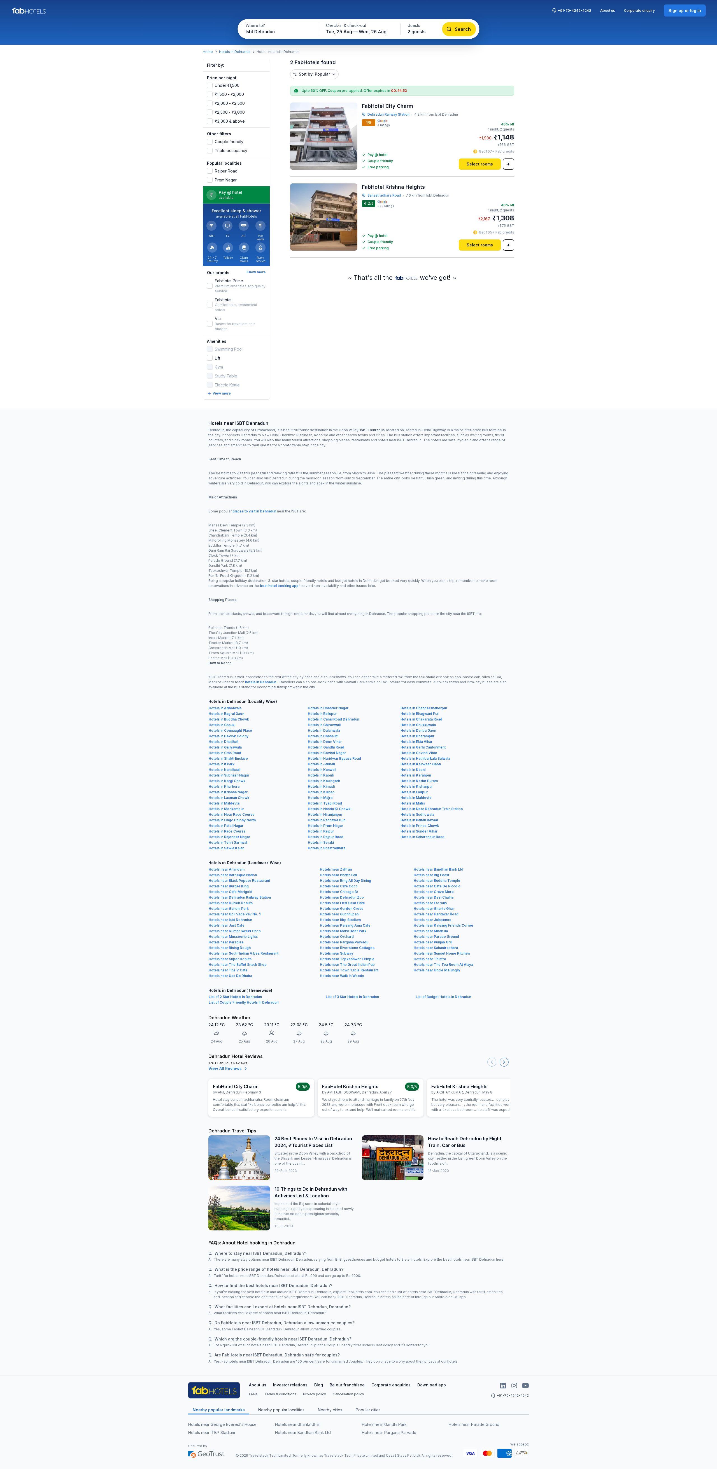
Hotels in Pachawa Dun (326, 820)
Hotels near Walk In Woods (342, 976)
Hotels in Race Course (227, 831)
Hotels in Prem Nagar (325, 826)
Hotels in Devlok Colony (228, 736)
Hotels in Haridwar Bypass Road (334, 758)
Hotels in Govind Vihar (419, 753)
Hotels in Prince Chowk (420, 826)
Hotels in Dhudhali (223, 742)
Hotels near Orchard (337, 936)
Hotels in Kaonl (413, 770)
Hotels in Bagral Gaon (226, 714)
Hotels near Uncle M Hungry (437, 970)
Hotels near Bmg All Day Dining (345, 880)
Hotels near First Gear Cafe (342, 903)
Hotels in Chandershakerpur (424, 708)
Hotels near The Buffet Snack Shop (238, 964)
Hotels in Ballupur (322, 714)
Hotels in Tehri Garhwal (228, 842)
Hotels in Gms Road (225, 753)
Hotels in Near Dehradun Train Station (432, 809)
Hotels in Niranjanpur (325, 814)
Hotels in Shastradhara (326, 848)
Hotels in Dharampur (417, 736)
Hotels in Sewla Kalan (226, 848)
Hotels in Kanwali (322, 770)
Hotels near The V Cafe (228, 970)
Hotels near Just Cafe (227, 925)
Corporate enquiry (639, 10)
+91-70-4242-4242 (574, 10)
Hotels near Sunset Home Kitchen (442, 953)
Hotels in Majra (320, 798)
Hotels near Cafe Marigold (230, 892)
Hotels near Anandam (227, 869)
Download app (431, 1384)
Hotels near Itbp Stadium (340, 920)
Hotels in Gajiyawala (225, 747)
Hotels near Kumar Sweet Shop (235, 931)
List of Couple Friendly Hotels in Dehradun (243, 1002)
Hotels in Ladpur (414, 792)
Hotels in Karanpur (416, 775)
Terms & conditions (280, 1394)
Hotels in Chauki (222, 725)
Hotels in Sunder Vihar (419, 831)
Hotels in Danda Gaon (418, 730)
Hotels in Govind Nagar (327, 753)
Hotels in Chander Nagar (328, 708)
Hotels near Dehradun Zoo (342, 897)
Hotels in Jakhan (321, 764)
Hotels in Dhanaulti (323, 736)
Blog (318, 1384)
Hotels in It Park (221, 764)
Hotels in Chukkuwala (418, 725)
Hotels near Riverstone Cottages (347, 948)
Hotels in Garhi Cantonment (423, 747)
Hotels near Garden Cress (341, 908)
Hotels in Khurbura (224, 786)
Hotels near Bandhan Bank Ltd (438, 869)
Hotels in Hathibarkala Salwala (425, 758)
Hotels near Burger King (229, 886)
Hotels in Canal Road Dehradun (333, 719)
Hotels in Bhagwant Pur (420, 714)
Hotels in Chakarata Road (421, 719)
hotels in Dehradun (260, 682)
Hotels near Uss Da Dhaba (230, 976)
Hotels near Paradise (226, 942)
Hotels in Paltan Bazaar (419, 820)
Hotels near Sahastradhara (436, 948)
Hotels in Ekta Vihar (416, 742)
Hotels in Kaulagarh (324, 781)
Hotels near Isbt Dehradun (230, 920)
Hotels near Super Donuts (230, 959)
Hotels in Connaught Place (230, 730)
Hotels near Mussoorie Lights (233, 936)
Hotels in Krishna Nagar (228, 792)
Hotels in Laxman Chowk (229, 798)
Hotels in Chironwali (324, 725)
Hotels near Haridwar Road (436, 914)
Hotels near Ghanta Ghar (434, 908)
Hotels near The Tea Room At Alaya (443, 964)
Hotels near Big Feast (431, 875)
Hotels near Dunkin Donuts (231, 903)
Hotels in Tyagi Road (325, 803)
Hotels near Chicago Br (339, 892)
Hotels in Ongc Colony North (232, 820)
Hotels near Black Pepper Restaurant (239, 880)
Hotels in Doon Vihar (325, 742)
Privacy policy (314, 1394)
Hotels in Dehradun (234, 52)
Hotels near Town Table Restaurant (349, 970)
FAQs (253, 1394)
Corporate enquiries (391, 1384)
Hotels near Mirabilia (431, 931)
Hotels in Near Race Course (232, 814)
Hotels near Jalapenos (432, 920)
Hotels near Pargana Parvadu (344, 942)
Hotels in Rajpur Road (325, 837)
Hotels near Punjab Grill (433, 942)
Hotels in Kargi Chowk (227, 781)
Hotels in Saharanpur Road (422, 837)
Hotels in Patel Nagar (226, 826)
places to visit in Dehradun (254, 511)
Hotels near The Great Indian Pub (347, 964)
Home (208, 52)
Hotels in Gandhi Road (326, 747)
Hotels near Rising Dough (230, 948)
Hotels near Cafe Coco (339, 886)
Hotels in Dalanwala (324, 730)
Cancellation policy (348, 1394)
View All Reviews (225, 1068)
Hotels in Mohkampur (226, 809)
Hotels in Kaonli (321, 775)
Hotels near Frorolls (430, 903)
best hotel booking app (279, 586)
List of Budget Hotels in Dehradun (443, 997)
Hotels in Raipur (321, 831)
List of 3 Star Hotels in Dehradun (352, 997)
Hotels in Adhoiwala (225, 708)
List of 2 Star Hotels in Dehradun (235, 997)
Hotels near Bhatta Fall (338, 875)
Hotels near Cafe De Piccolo (437, 886)
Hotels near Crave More (434, 892)
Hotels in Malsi (413, 803)
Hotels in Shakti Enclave (228, 758)
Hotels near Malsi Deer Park (343, 931)
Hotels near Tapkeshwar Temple (347, 959)
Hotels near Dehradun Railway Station (240, 897)
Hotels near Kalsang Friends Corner (443, 925)
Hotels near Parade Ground (436, 936)
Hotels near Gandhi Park (229, 908)
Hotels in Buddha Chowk (229, 719)
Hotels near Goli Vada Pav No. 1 (234, 914)
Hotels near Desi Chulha (433, 897)
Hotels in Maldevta (416, 798)
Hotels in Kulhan (321, 792)
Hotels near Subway (336, 953)
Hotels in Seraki (321, 842)
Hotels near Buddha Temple (437, 880)
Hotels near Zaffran (336, 869)
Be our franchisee (347, 1384)
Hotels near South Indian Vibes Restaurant (243, 953)
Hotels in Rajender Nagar (229, 837)
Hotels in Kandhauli (224, 770)
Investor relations (290, 1384)
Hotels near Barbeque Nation (233, 875)
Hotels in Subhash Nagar (229, 775)
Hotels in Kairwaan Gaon (421, 764)
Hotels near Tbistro (430, 959)
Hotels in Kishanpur (417, 786)
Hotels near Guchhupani (339, 914)
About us (607, 10)
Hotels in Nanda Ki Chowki (329, 809)
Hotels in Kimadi (321, 786)
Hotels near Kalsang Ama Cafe (345, 925)
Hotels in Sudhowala (417, 814)
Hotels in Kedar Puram (419, 781)
